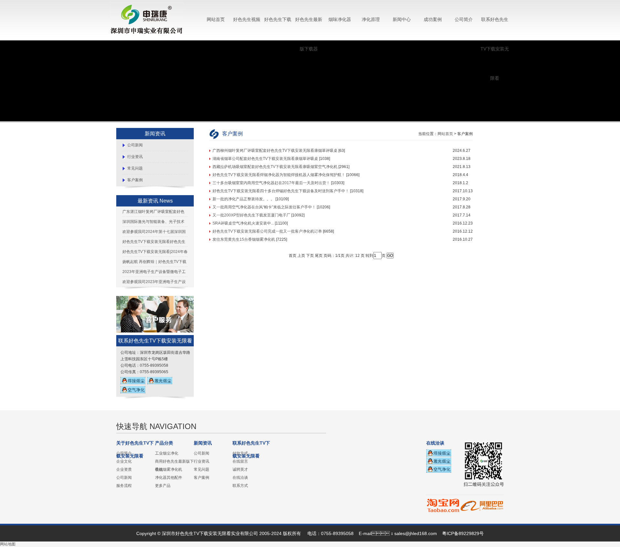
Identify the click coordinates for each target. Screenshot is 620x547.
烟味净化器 (339, 19)
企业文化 (124, 461)
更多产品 (162, 485)
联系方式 (240, 485)
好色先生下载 (277, 19)
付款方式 (240, 453)
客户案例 (135, 180)
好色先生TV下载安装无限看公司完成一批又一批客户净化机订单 (267, 231)
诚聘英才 (240, 469)
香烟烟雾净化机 (168, 469)
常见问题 (135, 168)
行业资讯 (135, 156)
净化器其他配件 (168, 477)
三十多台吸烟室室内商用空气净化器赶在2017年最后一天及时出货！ (271, 183)
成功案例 (433, 19)
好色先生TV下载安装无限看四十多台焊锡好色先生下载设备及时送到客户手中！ (280, 191)
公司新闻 (135, 145)
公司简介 (464, 19)
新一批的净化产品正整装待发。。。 (243, 199)
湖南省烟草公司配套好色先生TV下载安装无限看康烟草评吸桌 (265, 158)
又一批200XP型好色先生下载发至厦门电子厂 (251, 215)
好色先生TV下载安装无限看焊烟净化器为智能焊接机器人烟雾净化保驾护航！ (278, 175)
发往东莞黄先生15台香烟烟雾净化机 (243, 239)
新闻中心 (402, 19)
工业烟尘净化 (166, 453)
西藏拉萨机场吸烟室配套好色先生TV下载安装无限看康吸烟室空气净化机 (274, 166)
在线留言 (240, 461)
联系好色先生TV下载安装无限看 (494, 49)
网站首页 (216, 19)
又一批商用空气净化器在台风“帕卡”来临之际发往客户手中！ (264, 207)
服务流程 (124, 485)
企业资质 (124, 469)
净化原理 (371, 19)
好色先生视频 (246, 19)
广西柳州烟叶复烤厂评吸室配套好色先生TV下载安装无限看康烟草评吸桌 (274, 150)
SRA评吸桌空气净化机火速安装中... (243, 223)
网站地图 (8, 544)
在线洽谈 (240, 477)
